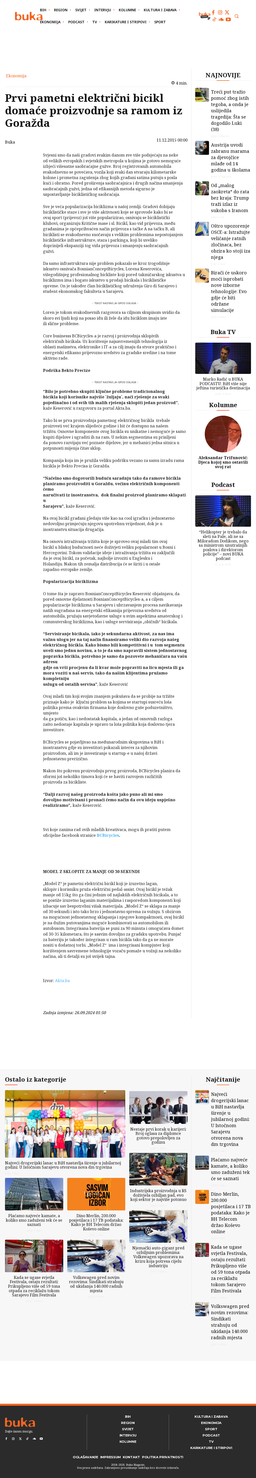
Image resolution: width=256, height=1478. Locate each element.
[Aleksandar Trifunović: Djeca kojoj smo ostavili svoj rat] (223, 434)
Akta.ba (62, 980)
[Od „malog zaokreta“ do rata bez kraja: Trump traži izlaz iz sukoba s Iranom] (202, 188)
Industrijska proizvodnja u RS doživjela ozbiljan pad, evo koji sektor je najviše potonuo (158, 1195)
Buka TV (223, 332)
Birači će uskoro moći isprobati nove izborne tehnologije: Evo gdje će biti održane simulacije (229, 291)
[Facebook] (213, 12)
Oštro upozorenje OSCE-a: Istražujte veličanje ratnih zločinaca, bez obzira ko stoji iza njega (230, 241)
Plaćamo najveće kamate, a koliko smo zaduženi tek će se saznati (34, 1220)
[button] (236, 16)
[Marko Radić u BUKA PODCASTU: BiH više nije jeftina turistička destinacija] (223, 358)
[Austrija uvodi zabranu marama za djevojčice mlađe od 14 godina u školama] (202, 148)
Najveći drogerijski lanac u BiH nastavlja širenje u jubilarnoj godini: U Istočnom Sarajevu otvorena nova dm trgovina (63, 1165)
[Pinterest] (30, 181)
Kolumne (223, 405)
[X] (30, 169)
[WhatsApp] (30, 193)
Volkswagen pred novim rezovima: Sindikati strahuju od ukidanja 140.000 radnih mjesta (96, 1284)
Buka (10, 142)
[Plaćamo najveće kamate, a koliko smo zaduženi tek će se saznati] (34, 1194)
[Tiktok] (214, 19)
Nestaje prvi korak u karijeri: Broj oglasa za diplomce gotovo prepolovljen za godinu (158, 1135)
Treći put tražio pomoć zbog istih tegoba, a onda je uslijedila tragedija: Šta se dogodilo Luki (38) (230, 110)
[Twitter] (227, 12)
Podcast (223, 484)
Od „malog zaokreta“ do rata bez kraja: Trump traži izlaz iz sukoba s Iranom (230, 197)
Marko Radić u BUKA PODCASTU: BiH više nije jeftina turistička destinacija (223, 383)
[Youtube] (228, 19)
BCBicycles (108, 835)
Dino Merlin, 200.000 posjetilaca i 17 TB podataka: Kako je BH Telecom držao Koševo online (96, 1222)
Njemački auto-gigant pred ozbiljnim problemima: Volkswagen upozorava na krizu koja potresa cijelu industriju (158, 1256)
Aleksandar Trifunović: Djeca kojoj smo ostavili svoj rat (223, 462)
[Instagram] (220, 12)
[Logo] (28, 16)
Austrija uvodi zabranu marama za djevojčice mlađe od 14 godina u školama (230, 157)
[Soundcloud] (221, 19)
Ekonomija (16, 76)
